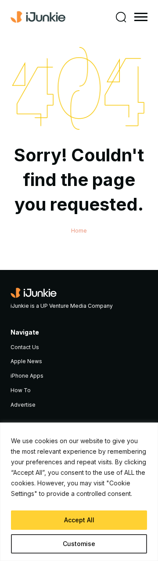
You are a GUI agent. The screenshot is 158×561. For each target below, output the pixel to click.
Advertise (23, 404)
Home (79, 230)
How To (21, 390)
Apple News (26, 361)
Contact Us (25, 347)
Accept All (79, 520)
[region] (79, 492)
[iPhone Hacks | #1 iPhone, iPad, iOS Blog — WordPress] (38, 17)
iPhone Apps (27, 375)
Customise (79, 543)
